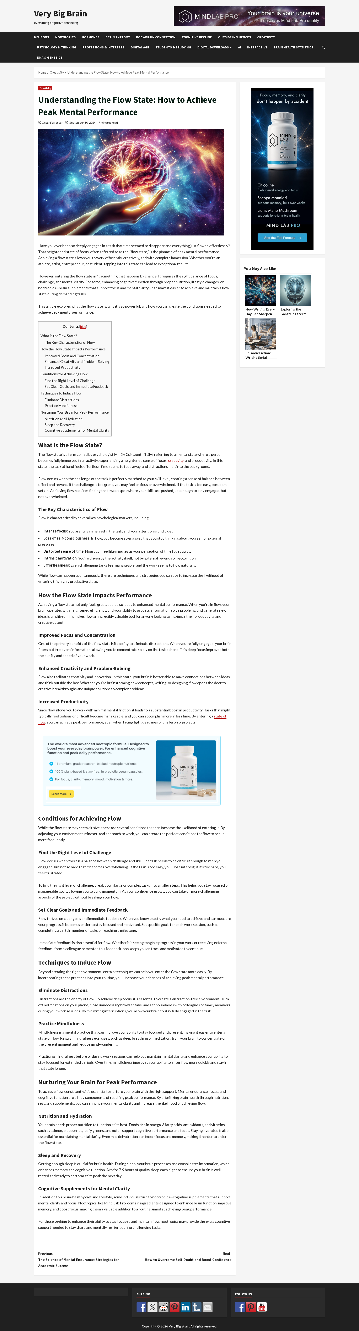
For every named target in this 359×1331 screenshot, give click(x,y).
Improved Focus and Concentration (72, 356)
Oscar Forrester (52, 122)
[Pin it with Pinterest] (175, 1307)
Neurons (41, 37)
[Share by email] (208, 1307)
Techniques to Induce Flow (61, 393)
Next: (188, 1256)
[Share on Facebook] (141, 1307)
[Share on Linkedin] (186, 1307)
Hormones (90, 37)
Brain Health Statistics (293, 47)
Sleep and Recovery (60, 425)
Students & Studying (173, 47)
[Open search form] (323, 47)
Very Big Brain (60, 13)
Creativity (266, 37)
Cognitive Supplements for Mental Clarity (77, 430)
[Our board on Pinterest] (251, 1307)
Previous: (78, 1259)
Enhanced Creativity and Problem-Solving (77, 361)
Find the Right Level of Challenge (70, 380)
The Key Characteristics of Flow (70, 342)
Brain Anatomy (118, 37)
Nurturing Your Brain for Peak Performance (75, 412)
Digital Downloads (213, 47)
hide (83, 326)
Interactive (257, 47)
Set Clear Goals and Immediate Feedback (76, 386)
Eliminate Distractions (62, 400)
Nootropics (65, 37)
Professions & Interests (103, 47)
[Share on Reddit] (163, 1307)
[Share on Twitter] (152, 1307)
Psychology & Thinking (56, 47)
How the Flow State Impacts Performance (73, 349)
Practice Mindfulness (61, 405)
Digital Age (140, 47)
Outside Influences (234, 37)
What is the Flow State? (59, 336)
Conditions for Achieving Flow (64, 374)
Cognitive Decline (197, 37)
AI (239, 47)
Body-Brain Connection (156, 37)
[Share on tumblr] (197, 1307)
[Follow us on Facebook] (240, 1307)
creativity (175, 460)
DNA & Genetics (50, 57)
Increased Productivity (62, 367)
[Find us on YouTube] (262, 1307)
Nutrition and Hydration (63, 419)
